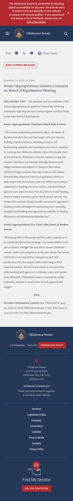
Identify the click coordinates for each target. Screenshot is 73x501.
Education (36, 420)
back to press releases (20, 65)
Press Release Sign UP (52, 345)
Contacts (36, 443)
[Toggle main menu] (7, 33)
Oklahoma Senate (38, 33)
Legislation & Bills (36, 414)
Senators (36, 408)
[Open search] (65, 33)
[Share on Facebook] (17, 53)
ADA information (36, 22)
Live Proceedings (17, 345)
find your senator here (36, 488)
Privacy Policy (36, 449)
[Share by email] (32, 53)
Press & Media (36, 437)
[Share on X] (24, 53)
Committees (36, 426)
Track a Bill (32, 345)
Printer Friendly (50, 53)
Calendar (36, 431)
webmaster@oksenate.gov (36, 386)
